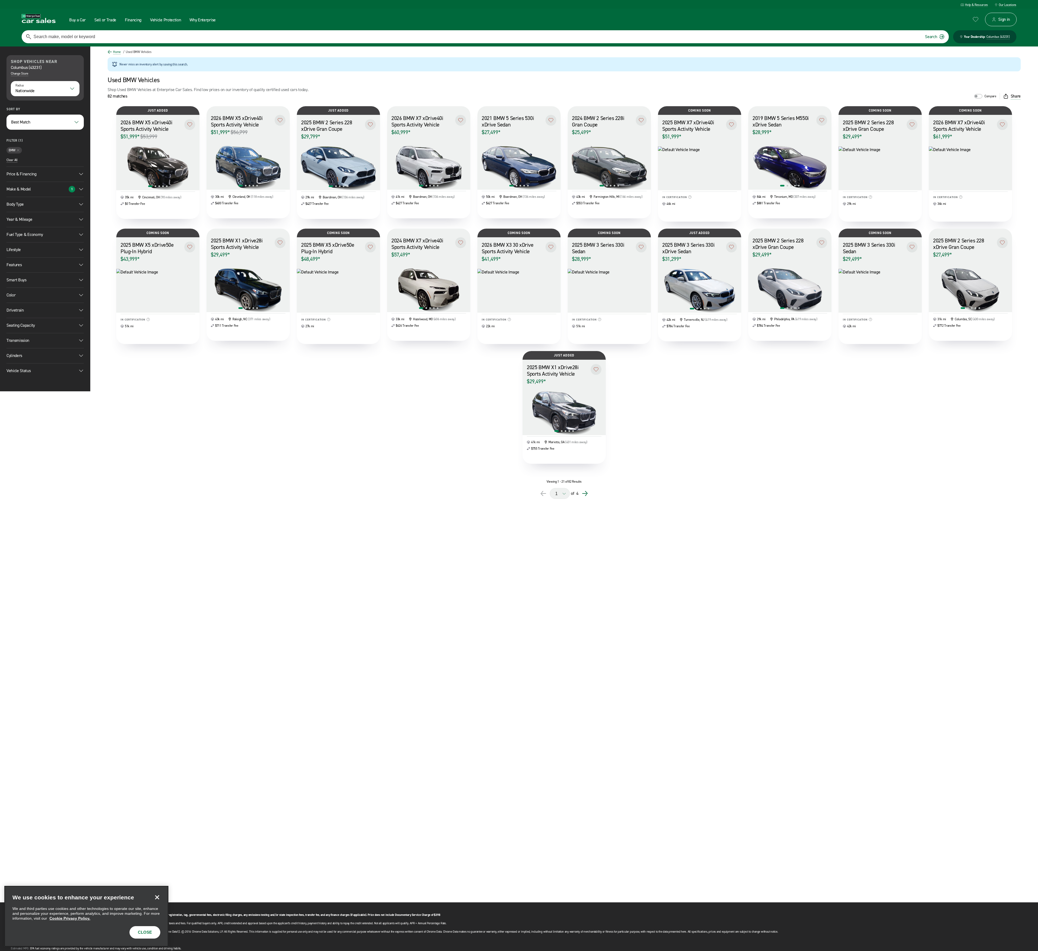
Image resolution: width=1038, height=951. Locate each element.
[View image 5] (167, 186)
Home (117, 52)
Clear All (12, 160)
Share (1016, 96)
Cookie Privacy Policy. (69, 918)
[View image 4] (163, 186)
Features (14, 265)
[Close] (157, 897)
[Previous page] (543, 493)
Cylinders (14, 355)
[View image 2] (155, 186)
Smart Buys (16, 280)
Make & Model (39, 189)
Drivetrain (15, 310)
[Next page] (585, 493)
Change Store (19, 73)
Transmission (17, 340)
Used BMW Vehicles (137, 52)
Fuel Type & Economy (24, 234)
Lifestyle (13, 249)
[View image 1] (150, 186)
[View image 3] (159, 186)
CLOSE (145, 932)
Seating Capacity (20, 325)
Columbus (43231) (998, 37)
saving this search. (175, 64)
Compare (990, 96)
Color (10, 295)
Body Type (15, 204)
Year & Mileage (19, 219)
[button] (189, 124)
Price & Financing (21, 174)
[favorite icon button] (975, 19)
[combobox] (45, 88)
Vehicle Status (18, 370)
